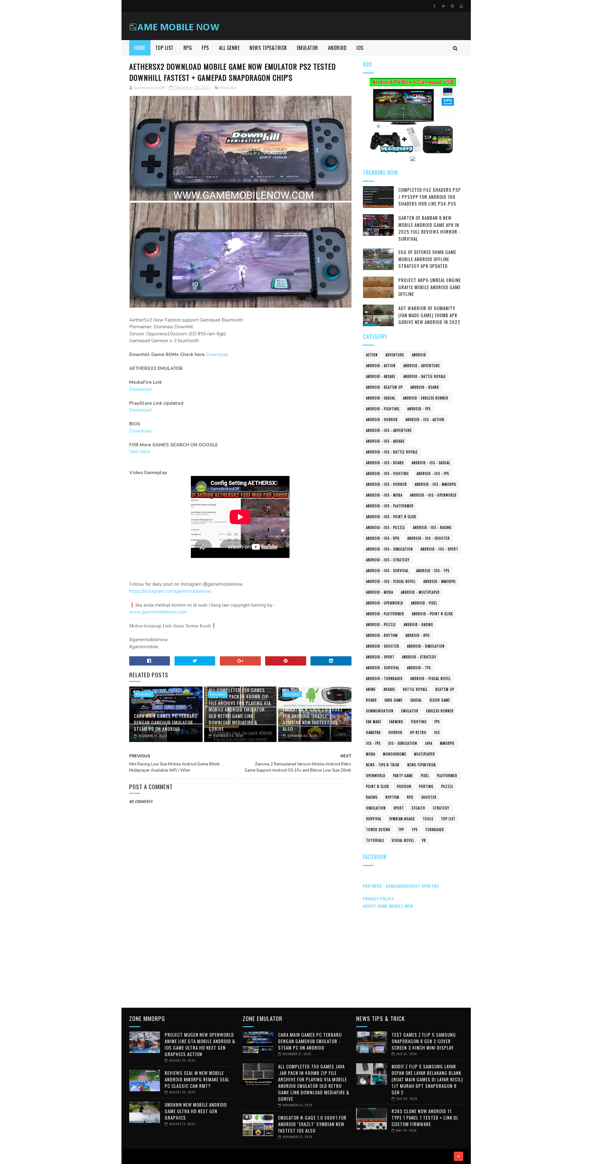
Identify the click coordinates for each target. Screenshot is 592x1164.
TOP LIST (164, 47)
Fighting (419, 721)
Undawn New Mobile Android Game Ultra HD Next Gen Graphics (196, 1111)
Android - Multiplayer (420, 592)
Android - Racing (418, 624)
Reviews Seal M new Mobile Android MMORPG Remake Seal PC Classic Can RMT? (197, 1079)
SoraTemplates (131, 1156)
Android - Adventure (421, 365)
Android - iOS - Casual (431, 462)
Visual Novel (403, 840)
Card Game (393, 700)
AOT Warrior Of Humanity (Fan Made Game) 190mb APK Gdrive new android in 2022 (429, 315)
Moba (370, 754)
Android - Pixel (424, 602)
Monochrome (394, 754)
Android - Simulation (426, 646)
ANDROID (337, 47)
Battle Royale (415, 689)
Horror (395, 732)
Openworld (375, 775)
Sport (398, 807)
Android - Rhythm (382, 635)
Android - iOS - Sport (439, 549)
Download (217, 354)
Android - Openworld (384, 602)
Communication (379, 710)
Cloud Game (440, 700)
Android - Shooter (382, 646)
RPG (187, 47)
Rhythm (392, 797)
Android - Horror (382, 419)
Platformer (447, 775)
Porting (426, 786)
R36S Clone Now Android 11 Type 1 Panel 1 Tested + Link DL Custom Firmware (425, 1117)
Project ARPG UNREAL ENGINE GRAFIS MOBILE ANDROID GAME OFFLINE (429, 287)
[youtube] (461, 6)
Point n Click (377, 786)
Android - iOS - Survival (387, 570)
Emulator (228, 88)
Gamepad (373, 732)
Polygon (404, 786)
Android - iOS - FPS (433, 473)
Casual (416, 700)
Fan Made (373, 721)
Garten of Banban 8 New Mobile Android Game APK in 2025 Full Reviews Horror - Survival (429, 228)
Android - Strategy (419, 656)
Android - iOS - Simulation (389, 549)
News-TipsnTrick (421, 764)
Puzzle (447, 786)
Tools (428, 818)
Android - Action (381, 365)
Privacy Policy (378, 898)
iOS (437, 732)
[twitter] (443, 6)
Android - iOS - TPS (432, 570)
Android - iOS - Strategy (387, 559)
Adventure (394, 354)
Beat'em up (444, 689)
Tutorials (375, 840)
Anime (371, 689)
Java (428, 743)
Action (372, 354)
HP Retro (418, 732)
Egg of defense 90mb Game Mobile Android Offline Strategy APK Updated (427, 258)
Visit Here (139, 452)
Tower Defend (378, 829)
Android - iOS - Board (385, 462)
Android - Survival (382, 667)
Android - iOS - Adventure (389, 430)
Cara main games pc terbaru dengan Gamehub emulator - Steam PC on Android (165, 722)
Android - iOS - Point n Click (391, 516)
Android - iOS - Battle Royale (392, 451)
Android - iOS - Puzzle (385, 527)
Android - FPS (418, 408)
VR (424, 840)
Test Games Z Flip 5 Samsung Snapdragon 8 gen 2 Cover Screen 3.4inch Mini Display (424, 1041)
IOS (360, 47)
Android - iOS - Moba (384, 495)
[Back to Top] (458, 1156)
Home (140, 47)
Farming (396, 721)
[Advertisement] (240, 951)
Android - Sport (380, 656)
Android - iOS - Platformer (389, 505)
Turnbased (434, 829)
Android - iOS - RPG (383, 538)
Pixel (425, 775)
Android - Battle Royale (424, 376)
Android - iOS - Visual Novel (391, 581)
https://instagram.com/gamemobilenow (170, 591)
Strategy (441, 807)
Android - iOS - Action (424, 419)
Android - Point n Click (432, 613)
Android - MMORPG (439, 581)
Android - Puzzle (381, 624)
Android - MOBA (379, 592)
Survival (373, 818)
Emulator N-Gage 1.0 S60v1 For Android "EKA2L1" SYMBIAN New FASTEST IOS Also (312, 719)
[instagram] (452, 6)
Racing (372, 797)
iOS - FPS (373, 743)
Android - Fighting (383, 408)
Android (419, 354)
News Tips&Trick (268, 47)
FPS (205, 47)
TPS (414, 829)
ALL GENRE (229, 47)
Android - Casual (380, 398)
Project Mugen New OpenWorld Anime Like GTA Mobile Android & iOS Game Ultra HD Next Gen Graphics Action (200, 1044)
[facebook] (434, 6)
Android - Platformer (385, 613)
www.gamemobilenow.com (158, 612)
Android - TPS (419, 667)
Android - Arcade (381, 376)
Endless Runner (440, 710)
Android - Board (424, 387)
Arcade (389, 689)
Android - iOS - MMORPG (435, 484)
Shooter (429, 797)
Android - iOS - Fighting (387, 473)
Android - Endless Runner (425, 398)
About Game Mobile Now (388, 906)
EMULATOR (307, 47)
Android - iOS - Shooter (428, 538)
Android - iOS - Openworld (433, 495)
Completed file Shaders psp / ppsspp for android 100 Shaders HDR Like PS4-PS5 (429, 196)
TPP (401, 829)
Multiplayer (424, 754)
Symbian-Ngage (402, 818)
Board (371, 700)
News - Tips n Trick (383, 764)
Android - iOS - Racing (432, 527)
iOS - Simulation (402, 743)
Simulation (376, 807)
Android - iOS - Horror (386, 484)
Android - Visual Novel (430, 678)
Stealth (418, 807)
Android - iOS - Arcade (385, 441)
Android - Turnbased (384, 678)
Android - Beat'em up (384, 387)
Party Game (403, 775)
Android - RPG (417, 635)
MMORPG (447, 743)
